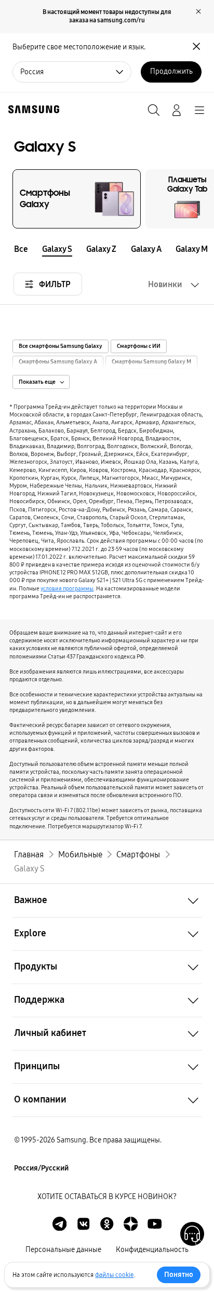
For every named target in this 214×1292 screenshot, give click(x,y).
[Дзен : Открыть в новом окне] (131, 1224)
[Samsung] (31, 109)
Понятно (178, 1274)
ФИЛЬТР (54, 284)
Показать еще (37, 382)
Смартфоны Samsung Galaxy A (58, 362)
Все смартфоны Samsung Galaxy (60, 346)
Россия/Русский (41, 1168)
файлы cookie (114, 1274)
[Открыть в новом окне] (59, 1224)
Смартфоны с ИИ (138, 346)
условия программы (67, 588)
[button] (207, 248)
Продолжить (171, 71)
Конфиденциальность (152, 1249)
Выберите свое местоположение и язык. (78, 47)
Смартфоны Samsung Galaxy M (151, 362)
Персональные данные (63, 1249)
